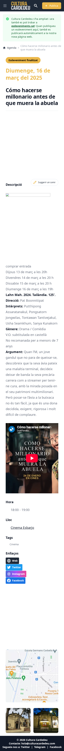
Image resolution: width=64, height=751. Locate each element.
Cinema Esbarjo (22, 527)
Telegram (40, 747)
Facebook (56, 747)
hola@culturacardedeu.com (38, 743)
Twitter (25, 747)
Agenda (11, 47)
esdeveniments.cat (22, 26)
